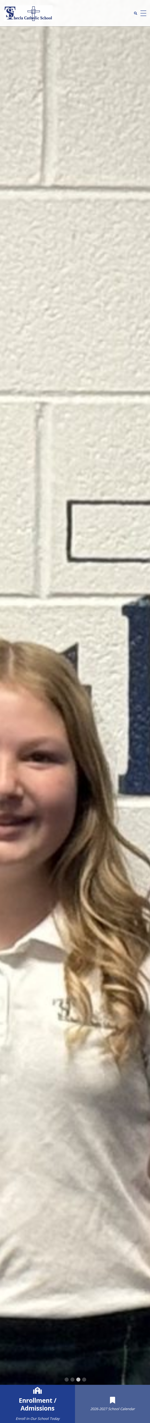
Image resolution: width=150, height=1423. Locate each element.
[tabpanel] (75, 692)
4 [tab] (84, 1380)
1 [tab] (66, 1380)
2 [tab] (72, 1380)
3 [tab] (78, 1380)
